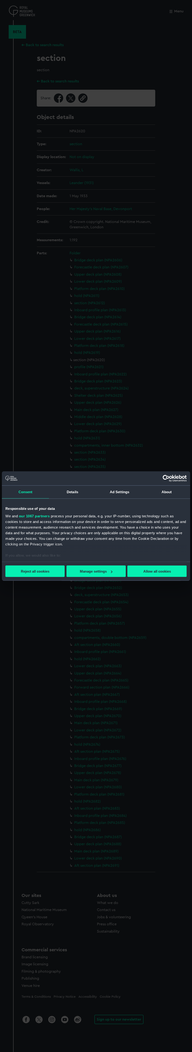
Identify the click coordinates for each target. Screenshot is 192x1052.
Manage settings (93, 571)
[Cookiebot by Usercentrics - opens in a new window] (166, 478)
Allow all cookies (157, 571)
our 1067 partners (34, 516)
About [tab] (167, 492)
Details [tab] (72, 492)
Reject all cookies (35, 571)
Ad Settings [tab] (119, 492)
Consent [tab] (25, 492)
